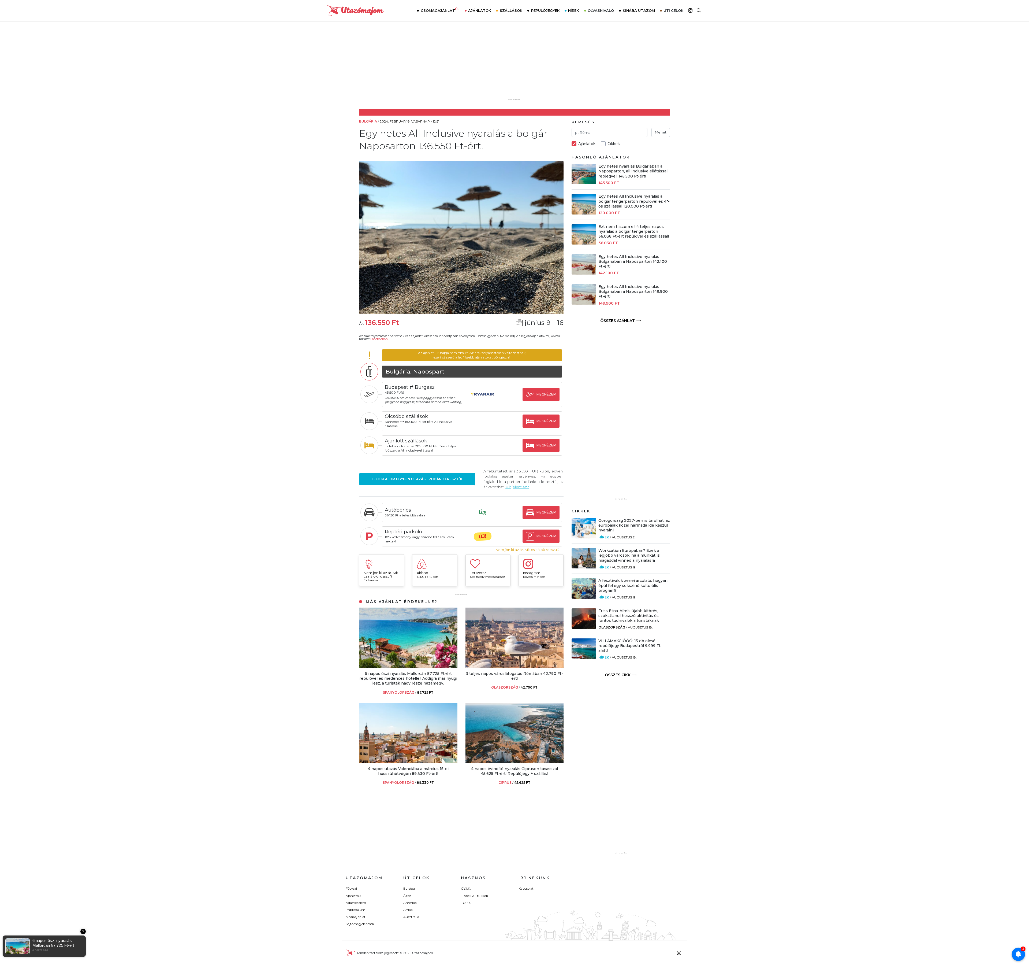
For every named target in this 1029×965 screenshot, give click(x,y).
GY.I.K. (466, 888)
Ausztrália (411, 917)
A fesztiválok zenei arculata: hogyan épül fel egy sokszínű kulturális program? (633, 585)
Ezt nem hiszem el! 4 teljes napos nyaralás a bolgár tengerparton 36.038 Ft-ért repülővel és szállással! (633, 231)
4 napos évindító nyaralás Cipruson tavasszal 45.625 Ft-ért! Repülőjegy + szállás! (514, 771)
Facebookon (379, 339)
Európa (409, 888)
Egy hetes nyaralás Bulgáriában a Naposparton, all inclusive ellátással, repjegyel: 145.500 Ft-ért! (633, 171)
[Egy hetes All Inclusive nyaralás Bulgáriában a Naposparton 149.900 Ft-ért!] (584, 303)
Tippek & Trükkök (474, 896)
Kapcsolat (526, 888)
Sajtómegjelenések (360, 924)
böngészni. (502, 357)
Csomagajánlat (440, 10)
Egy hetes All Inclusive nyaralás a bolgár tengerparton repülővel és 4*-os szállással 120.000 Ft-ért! (634, 201)
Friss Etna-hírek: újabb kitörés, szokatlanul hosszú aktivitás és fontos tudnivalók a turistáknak (628, 615)
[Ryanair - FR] (483, 399)
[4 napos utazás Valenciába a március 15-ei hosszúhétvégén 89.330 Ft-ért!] (408, 761)
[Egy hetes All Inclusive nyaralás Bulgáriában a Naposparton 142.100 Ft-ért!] (584, 273)
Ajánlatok (479, 10)
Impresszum (355, 910)
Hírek (573, 10)
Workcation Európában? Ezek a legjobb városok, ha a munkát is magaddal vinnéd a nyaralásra (629, 555)
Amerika (410, 903)
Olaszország (611, 627)
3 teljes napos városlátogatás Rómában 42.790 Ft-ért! (514, 676)
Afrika (408, 910)
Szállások (511, 10)
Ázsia (407, 896)
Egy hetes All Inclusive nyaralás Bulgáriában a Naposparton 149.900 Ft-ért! (633, 291)
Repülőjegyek (545, 10)
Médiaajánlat (356, 917)
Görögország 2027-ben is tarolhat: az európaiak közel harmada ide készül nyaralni (634, 525)
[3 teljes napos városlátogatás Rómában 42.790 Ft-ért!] (514, 666)
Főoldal (351, 888)
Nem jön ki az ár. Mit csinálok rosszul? (527, 550)
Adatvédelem (356, 903)
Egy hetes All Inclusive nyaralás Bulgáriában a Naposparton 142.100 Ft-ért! (632, 261)
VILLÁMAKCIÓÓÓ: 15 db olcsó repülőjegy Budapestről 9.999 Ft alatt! (629, 645)
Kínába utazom (639, 10)
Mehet (660, 132)
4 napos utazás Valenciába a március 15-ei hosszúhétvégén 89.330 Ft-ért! (408, 771)
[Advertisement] (514, 63)
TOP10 (466, 903)
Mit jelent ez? (517, 487)
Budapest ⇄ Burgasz (410, 387)
